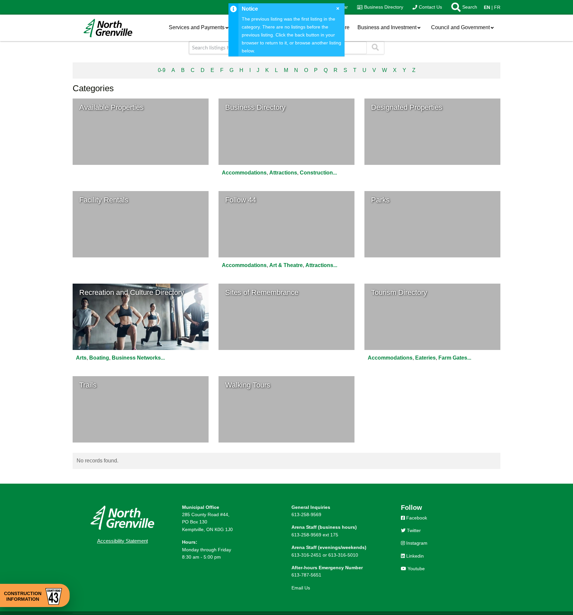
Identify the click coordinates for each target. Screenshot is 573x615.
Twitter (413, 530)
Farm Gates (452, 358)
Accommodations (244, 172)
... (335, 172)
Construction (316, 172)
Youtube (415, 568)
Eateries (425, 358)
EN (487, 7)
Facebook (416, 517)
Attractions (283, 172)
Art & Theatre (286, 265)
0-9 (161, 70)
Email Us (300, 587)
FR (497, 7)
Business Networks (136, 358)
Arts (81, 358)
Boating (99, 358)
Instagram (416, 543)
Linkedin (414, 556)
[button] (462, 7)
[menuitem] (380, 7)
